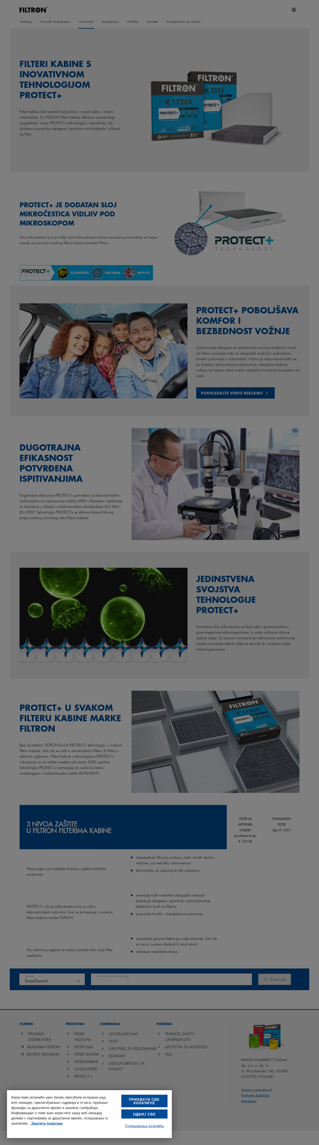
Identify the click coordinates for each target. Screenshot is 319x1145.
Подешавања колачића (144, 1126)
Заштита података (46, 1123)
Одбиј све (144, 1114)
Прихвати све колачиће (144, 1100)
